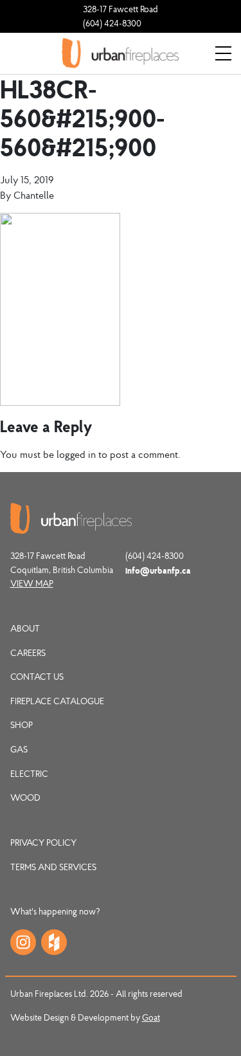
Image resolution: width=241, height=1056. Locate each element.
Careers (28, 653)
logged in (76, 454)
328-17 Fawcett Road (120, 9)
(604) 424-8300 (112, 23)
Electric (29, 773)
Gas (19, 749)
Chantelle (33, 194)
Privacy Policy (43, 842)
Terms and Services (53, 867)
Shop (21, 725)
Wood (25, 797)
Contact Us (37, 676)
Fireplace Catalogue (57, 701)
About (25, 628)
